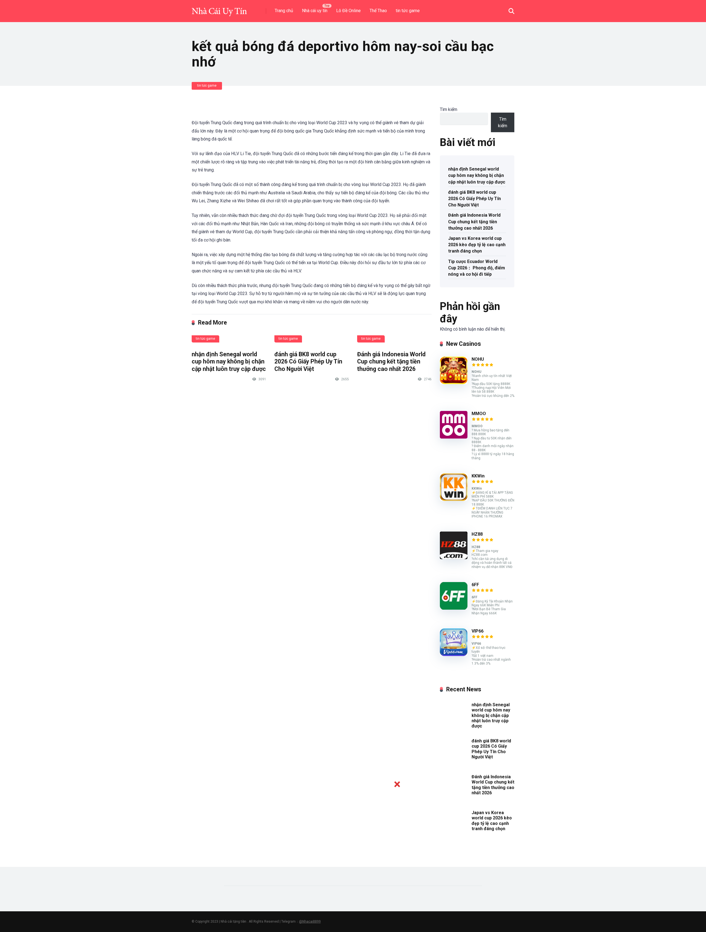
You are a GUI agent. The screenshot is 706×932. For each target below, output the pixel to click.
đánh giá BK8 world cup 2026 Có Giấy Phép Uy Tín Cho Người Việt (308, 361)
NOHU (478, 359)
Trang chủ (284, 10)
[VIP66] (453, 654)
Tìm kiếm (448, 109)
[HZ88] (453, 557)
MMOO (479, 413)
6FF (475, 584)
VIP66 (477, 631)
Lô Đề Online (348, 10)
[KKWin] (453, 499)
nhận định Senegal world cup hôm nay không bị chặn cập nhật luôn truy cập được (229, 361)
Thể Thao (378, 10)
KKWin (478, 476)
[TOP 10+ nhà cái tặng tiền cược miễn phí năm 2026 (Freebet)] (219, 9)
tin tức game (408, 10)
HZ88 (477, 534)
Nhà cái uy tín (314, 10)
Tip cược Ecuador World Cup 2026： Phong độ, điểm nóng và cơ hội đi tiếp (476, 268)
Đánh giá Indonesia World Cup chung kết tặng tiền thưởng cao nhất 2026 (391, 361)
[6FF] (453, 608)
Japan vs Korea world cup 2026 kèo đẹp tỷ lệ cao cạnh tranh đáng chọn (477, 245)
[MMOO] (453, 437)
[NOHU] (453, 382)
